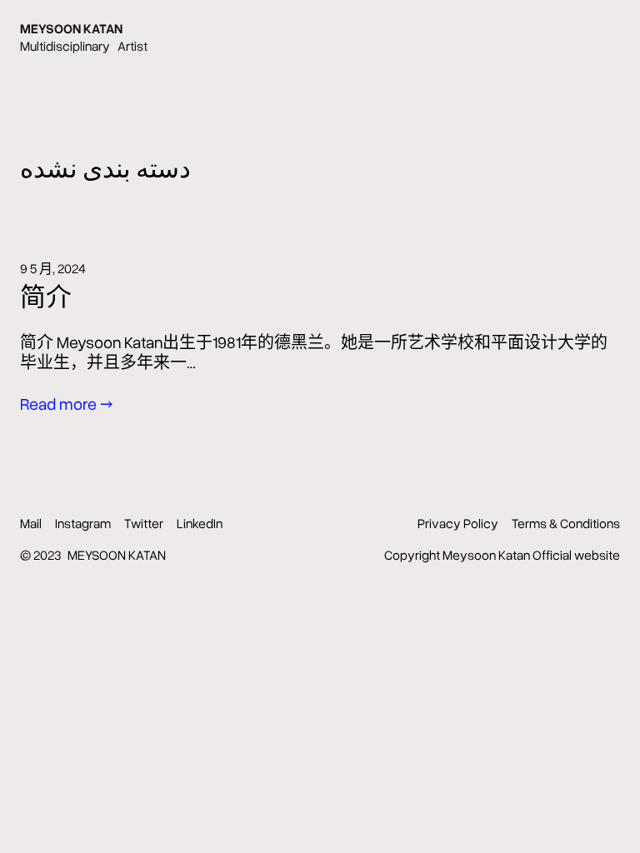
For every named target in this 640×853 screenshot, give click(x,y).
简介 (46, 296)
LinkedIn (199, 523)
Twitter (143, 523)
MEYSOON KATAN (71, 28)
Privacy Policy (458, 523)
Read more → (66, 403)
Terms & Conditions (566, 523)
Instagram (83, 523)
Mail (31, 523)
